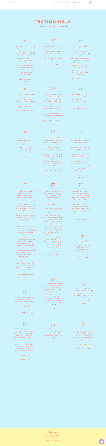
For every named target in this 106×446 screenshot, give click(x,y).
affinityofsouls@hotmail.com (54, 435)
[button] (90, 3)
